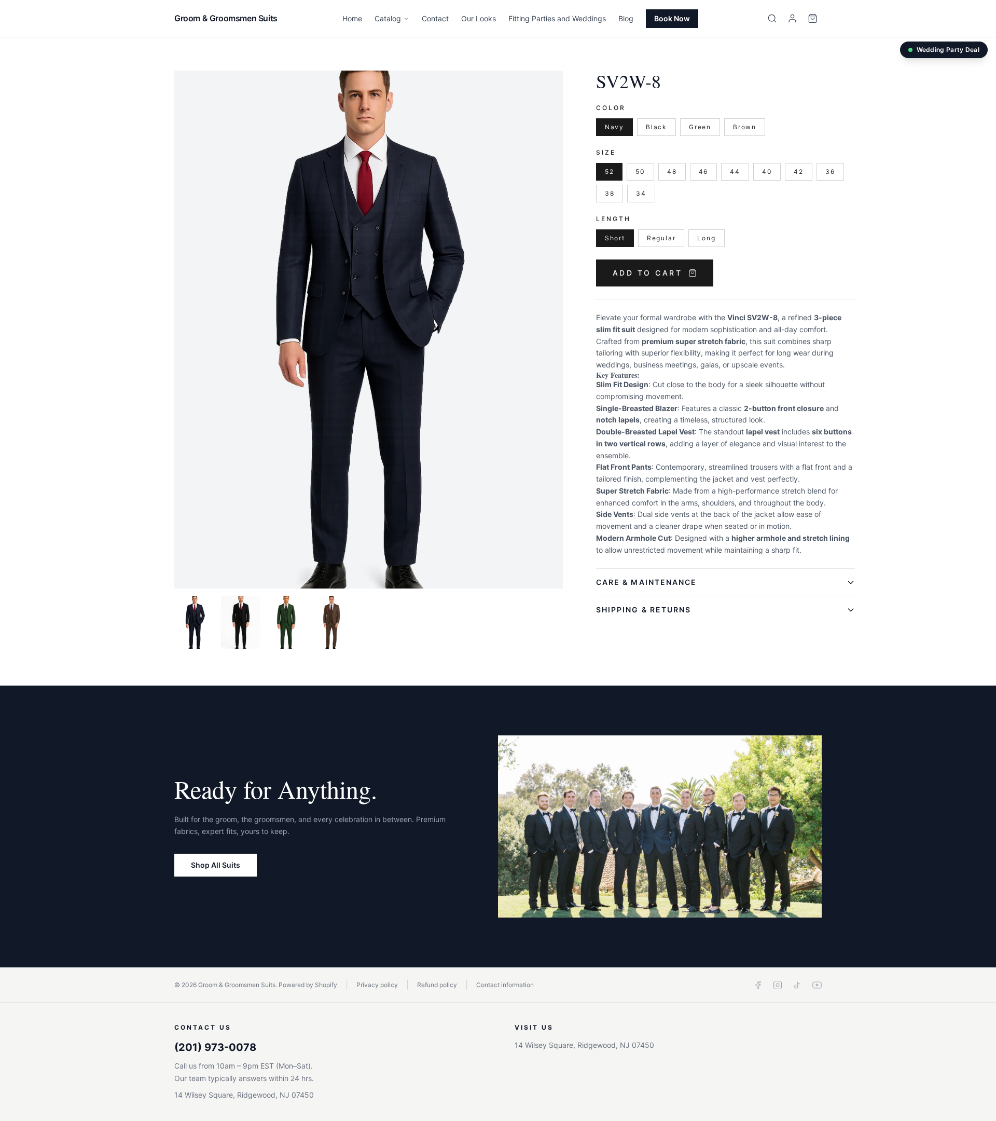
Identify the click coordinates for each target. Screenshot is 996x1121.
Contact (435, 18)
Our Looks (478, 18)
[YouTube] (817, 985)
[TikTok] (797, 985)
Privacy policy (377, 985)
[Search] (772, 18)
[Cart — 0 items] (813, 18)
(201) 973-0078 (215, 1047)
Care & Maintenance (646, 582)
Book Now (672, 18)
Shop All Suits (215, 864)
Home (352, 18)
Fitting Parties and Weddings (557, 18)
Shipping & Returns (643, 609)
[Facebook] (758, 985)
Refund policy (437, 985)
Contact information (505, 985)
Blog (625, 18)
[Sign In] (792, 18)
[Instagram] (777, 985)
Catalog (388, 18)
